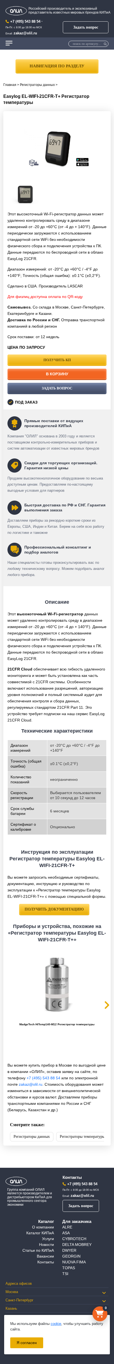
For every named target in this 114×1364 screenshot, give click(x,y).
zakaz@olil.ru (25, 33)
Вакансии (45, 1256)
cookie (56, 1324)
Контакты (45, 1262)
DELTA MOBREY (77, 1244)
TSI (65, 1273)
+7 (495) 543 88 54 (25, 21)
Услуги (48, 1238)
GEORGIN (71, 1256)
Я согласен (27, 1342)
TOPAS (68, 1268)
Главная (9, 85)
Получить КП (57, 360)
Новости (46, 1244)
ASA (66, 1233)
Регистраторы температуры (82, 1136)
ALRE (67, 1227)
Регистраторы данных (37, 85)
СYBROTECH (74, 1238)
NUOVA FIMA (74, 1262)
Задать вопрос (85, 27)
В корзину (57, 374)
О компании (43, 1227)
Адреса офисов (19, 1283)
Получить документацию (54, 909)
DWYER (69, 1250)
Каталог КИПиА (40, 1233)
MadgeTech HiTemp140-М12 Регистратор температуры (57, 1024)
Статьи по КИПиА (38, 1250)
